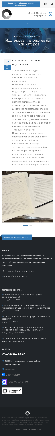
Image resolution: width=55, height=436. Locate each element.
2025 (39, 37)
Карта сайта (35, 430)
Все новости (30, 37)
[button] (25, 225)
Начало (19, 37)
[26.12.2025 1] (27, 196)
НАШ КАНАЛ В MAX (17, 382)
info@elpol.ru (39, 15)
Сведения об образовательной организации (21, 4)
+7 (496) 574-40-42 (37, 13)
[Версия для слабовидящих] (45, 4)
